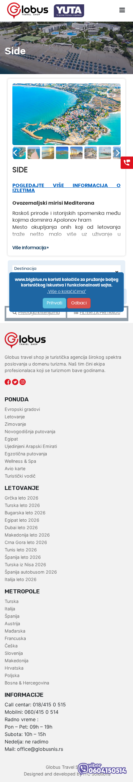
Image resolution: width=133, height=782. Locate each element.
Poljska (12, 675)
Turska (12, 601)
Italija (10, 608)
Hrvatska (14, 668)
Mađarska (15, 631)
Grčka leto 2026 (21, 497)
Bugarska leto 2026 (25, 512)
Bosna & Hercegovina (27, 682)
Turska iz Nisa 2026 (25, 564)
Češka (11, 645)
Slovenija (14, 653)
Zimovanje (15, 424)
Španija (12, 616)
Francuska (15, 638)
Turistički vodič (20, 476)
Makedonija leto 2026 (27, 534)
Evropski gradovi (22, 409)
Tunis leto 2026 (21, 549)
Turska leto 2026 (22, 505)
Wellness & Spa (20, 461)
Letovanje (15, 416)
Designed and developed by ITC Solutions (67, 773)
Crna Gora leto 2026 (26, 542)
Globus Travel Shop (66, 767)
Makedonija (16, 660)
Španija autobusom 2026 (31, 572)
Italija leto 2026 (20, 579)
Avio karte (15, 468)
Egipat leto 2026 (22, 520)
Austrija (12, 623)
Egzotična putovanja (26, 453)
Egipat (11, 438)
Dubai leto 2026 (21, 527)
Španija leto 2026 (23, 557)
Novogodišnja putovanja (30, 431)
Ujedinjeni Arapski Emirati (31, 446)
